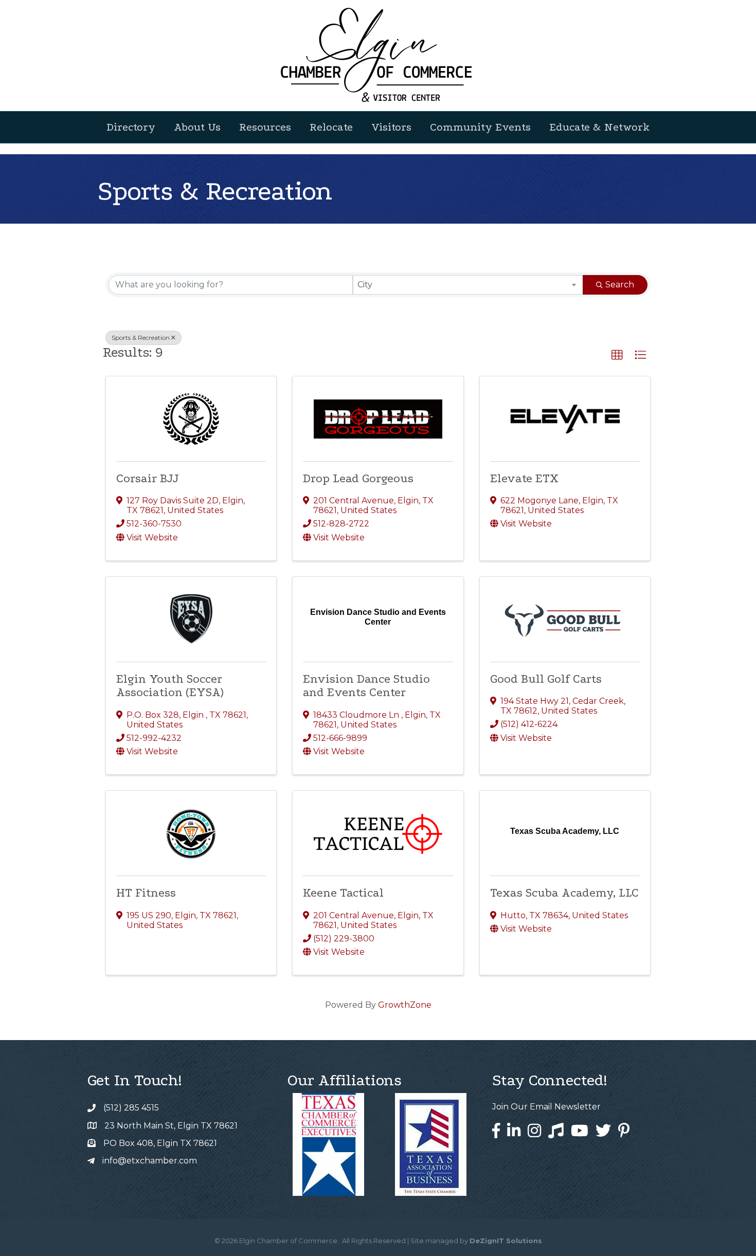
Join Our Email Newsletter (546, 1107)
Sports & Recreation (141, 337)
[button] (617, 355)
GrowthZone (404, 1005)
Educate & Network (599, 127)
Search (619, 284)
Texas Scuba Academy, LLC (564, 893)
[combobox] (468, 285)
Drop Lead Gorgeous (358, 478)
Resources (265, 127)
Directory (130, 127)
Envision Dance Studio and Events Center (366, 685)
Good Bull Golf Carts (546, 679)
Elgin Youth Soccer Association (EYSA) (169, 685)
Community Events (480, 127)
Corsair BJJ (147, 478)
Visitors (391, 127)
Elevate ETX (524, 478)
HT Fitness (146, 893)
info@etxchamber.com (149, 1161)
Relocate (331, 127)
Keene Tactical (343, 893)
